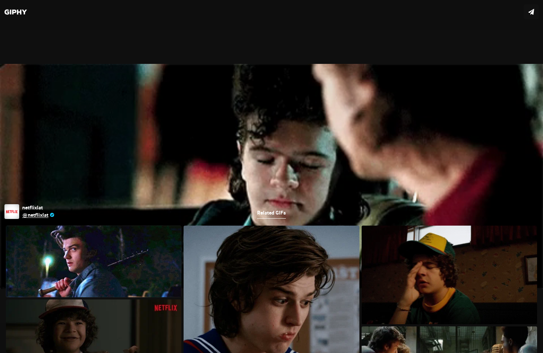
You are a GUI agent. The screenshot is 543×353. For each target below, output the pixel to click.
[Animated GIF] (271, 176)
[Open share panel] (531, 11)
